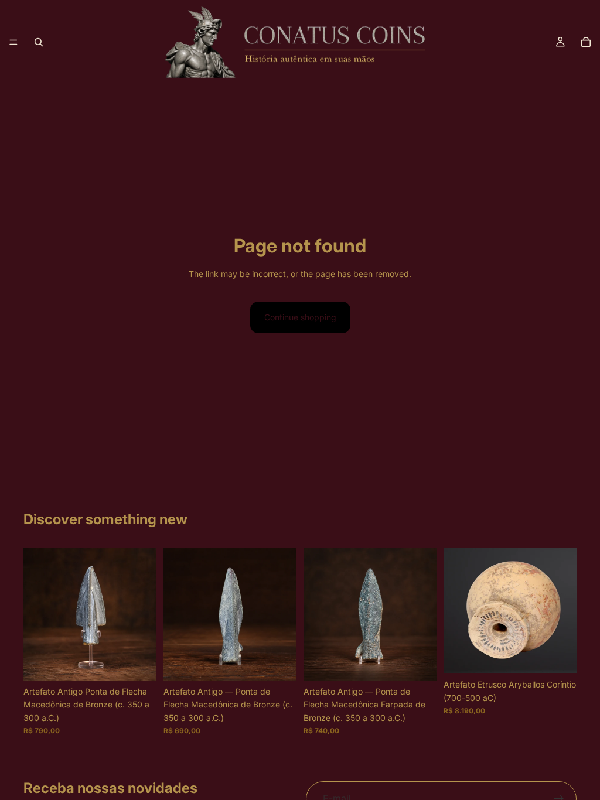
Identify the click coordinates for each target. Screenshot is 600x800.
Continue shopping (300, 317)
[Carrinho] (586, 42)
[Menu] (13, 42)
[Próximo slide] (564, 611)
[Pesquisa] (39, 42)
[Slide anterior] (456, 611)
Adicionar (148, 662)
